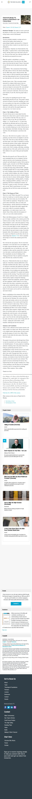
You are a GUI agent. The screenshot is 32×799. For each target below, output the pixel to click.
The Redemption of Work (11, 402)
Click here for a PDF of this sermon (11, 393)
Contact (6, 697)
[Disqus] (16, 567)
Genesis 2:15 (18, 27)
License (6, 692)
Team (5, 685)
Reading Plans (8, 725)
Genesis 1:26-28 (10, 27)
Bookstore (7, 694)
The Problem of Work (10, 401)
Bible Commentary (9, 715)
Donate (4, 8)
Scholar (6, 745)
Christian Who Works (9, 740)
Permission (14, 642)
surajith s (4, 642)
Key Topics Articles (9, 718)
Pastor (6, 743)
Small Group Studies (9, 720)
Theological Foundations (10, 687)
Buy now (4, 630)
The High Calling (8, 723)
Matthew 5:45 (15, 235)
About (3, 5)
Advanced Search (8, 703)
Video (6, 727)
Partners (6, 689)
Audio (5, 730)
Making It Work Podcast (10, 732)
